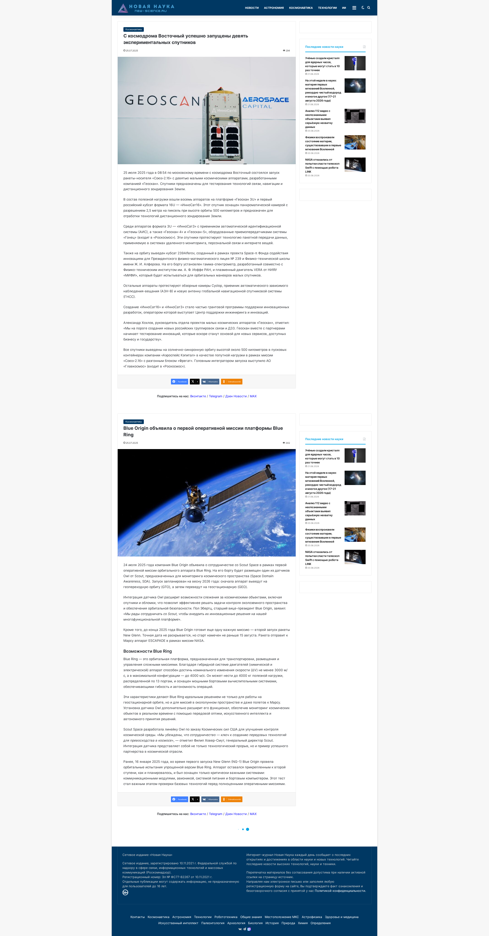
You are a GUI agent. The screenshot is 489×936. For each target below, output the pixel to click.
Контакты (137, 917)
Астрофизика (312, 917)
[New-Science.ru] (146, 8)
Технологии (327, 7)
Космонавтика (301, 7)
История (272, 923)
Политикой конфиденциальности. (340, 891)
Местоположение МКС (282, 917)
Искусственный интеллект (178, 923)
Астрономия (274, 7)
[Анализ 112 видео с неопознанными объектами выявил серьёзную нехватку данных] (355, 116)
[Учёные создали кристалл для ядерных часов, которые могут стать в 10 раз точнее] (355, 63)
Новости (252, 7)
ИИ (344, 7)
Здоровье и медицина (342, 917)
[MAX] (249, 929)
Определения (321, 923)
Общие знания (251, 917)
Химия (303, 923)
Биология (255, 923)
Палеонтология (212, 923)
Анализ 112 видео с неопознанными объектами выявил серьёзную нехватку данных (319, 118)
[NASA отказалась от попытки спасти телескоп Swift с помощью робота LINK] (355, 165)
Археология (236, 923)
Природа (288, 923)
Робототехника (226, 917)
